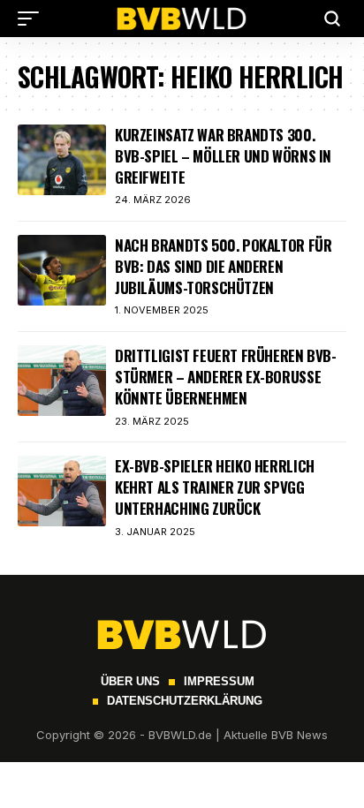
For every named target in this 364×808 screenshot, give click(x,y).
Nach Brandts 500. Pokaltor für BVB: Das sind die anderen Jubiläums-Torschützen (223, 266)
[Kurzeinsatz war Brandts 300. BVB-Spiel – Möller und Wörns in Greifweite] (62, 160)
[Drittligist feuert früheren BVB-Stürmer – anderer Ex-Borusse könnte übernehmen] (62, 380)
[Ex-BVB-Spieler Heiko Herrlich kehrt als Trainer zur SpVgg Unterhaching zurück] (62, 491)
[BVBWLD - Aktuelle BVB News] (182, 18)
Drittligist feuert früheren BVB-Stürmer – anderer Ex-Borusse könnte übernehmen (226, 376)
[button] (33, 18)
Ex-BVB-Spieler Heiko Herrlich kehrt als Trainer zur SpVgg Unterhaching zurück (215, 487)
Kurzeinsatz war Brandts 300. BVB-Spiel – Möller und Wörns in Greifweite (223, 156)
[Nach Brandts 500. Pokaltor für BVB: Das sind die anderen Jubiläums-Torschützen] (62, 270)
